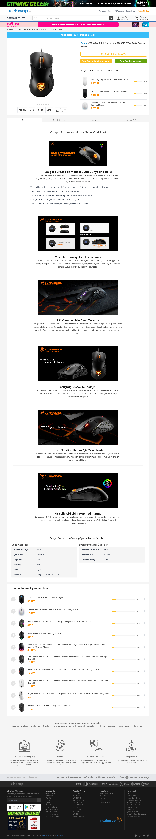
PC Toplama (119, 11)
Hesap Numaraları (134, 802)
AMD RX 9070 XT (79, 802)
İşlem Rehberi (132, 809)
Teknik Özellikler (60, 120)
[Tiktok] (148, 835)
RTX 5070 (76, 807)
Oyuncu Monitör (51, 814)
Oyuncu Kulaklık (51, 809)
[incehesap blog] (111, 813)
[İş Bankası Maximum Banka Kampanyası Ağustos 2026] (78, 24)
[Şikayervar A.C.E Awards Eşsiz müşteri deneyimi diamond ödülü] (17, 823)
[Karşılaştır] (144, 599)
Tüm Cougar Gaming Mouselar (96, 61)
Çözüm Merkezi (143, 11)
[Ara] (111, 18)
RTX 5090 (76, 814)
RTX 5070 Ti (77, 809)
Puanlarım (104, 798)
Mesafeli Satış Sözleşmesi (136, 814)
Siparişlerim (130, 11)
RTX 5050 (76, 793)
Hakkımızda (131, 796)
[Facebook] (136, 835)
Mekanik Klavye (51, 807)
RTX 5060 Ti (77, 798)
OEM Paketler (50, 793)
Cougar (84, 43)
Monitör (48, 798)
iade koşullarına (95, 763)
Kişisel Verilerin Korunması (137, 805)
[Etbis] (34, 823)
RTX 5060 (76, 796)
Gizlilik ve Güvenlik (134, 800)
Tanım (24, 120)
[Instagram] (140, 835)
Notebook (49, 796)
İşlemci (48, 802)
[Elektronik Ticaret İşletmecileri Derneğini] (135, 784)
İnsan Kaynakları (133, 798)
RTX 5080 (76, 812)
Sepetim (103, 800)
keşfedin (28, 765)
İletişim (130, 793)
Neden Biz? (131, 120)
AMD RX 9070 (78, 805)
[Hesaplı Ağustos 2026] (78, 3)
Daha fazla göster (52, 816)
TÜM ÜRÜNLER (13, 18)
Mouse (79, 132)
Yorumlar (96, 120)
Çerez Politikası (132, 812)
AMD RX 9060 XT (79, 800)
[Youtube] (144, 835)
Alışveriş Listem (106, 802)
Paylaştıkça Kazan (105, 11)
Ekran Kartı (49, 805)
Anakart (48, 800)
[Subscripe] (39, 800)
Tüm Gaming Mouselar (130, 61)
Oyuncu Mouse (51, 812)
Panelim (103, 796)
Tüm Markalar (132, 807)
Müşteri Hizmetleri (107, 793)
